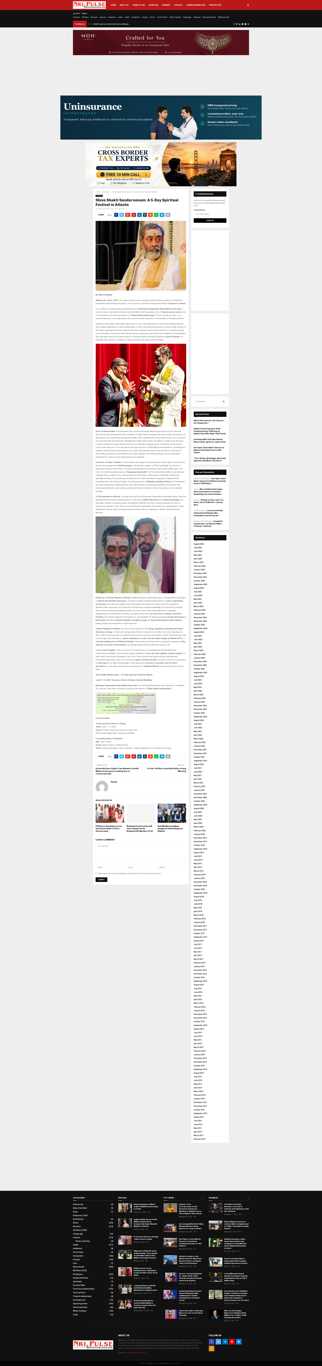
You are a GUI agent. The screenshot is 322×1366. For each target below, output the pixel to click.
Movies (152, 17)
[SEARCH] (223, 401)
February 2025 (200, 610)
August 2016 (199, 985)
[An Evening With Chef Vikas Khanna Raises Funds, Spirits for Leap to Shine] (170, 1227)
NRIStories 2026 (223, 17)
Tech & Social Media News (83, 1289)
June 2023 (198, 684)
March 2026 (198, 562)
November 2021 (200, 753)
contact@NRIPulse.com (137, 1353)
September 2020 (200, 805)
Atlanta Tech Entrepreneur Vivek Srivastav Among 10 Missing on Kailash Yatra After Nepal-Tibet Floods (210, 431)
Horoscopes (78, 1252)
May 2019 (198, 864)
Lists (75, 1263)
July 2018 (198, 900)
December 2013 (200, 1102)
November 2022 (200, 709)
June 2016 (198, 992)
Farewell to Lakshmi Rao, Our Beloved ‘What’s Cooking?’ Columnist (208, 523)
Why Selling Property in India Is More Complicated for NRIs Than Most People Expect (236, 1225)
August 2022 (199, 720)
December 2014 (200, 1058)
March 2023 (198, 695)
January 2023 (199, 702)
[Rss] (248, 24)
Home (113, 5)
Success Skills (79, 1285)
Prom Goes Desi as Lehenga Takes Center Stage (146, 1238)
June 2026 (198, 551)
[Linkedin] (239, 24)
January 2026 (199, 570)
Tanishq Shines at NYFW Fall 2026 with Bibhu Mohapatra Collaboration (145, 1288)
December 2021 (200, 750)
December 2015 (200, 1014)
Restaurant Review (209, 17)
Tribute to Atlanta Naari (82, 1296)
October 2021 (199, 757)
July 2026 (198, 548)
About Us (124, 5)
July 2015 (198, 1033)
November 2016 (200, 974)
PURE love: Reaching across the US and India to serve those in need (109, 828)
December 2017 (200, 926)
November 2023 (200, 665)
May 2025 (198, 599)
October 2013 (199, 1110)
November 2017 (200, 930)
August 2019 (199, 853)
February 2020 (200, 831)
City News (76, 17)
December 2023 (200, 662)
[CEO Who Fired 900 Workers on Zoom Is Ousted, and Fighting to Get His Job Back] (215, 1207)
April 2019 (198, 867)
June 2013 (198, 1124)
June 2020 (198, 816)
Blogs (75, 1212)
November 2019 (200, 842)
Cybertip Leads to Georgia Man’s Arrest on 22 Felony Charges (191, 1313)
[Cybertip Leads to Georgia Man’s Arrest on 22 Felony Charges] (170, 1314)
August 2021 (199, 764)
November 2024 (200, 621)
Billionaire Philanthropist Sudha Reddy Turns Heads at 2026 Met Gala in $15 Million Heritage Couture (145, 1254)
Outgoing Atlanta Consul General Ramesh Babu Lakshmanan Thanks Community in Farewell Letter (190, 1295)
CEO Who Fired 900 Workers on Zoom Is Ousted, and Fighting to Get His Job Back (236, 1207)
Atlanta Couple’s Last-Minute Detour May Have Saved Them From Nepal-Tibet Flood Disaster (190, 1259)
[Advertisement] (161, 75)
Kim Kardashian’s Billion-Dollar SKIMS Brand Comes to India (146, 1206)
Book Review (78, 1219)
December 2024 (200, 617)
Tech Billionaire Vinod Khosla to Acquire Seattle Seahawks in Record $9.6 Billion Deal (236, 1277)
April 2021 (198, 779)
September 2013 (200, 1113)
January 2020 (199, 834)
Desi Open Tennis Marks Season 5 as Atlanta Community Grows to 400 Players (209, 450)
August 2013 (199, 1117)
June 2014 (198, 1080)
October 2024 (199, 625)
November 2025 (200, 577)
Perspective (215, 5)
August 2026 (199, 544)
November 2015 (200, 1018)
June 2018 (198, 904)
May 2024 (198, 643)
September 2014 (200, 1069)
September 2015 (200, 1025)
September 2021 (200, 761)
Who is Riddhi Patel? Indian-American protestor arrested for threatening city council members (208, 491)
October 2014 (199, 1066)
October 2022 (199, 713)
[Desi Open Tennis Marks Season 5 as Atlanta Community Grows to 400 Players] (170, 1242)
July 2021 (198, 768)
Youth (75, 1315)
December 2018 (200, 882)
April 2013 (198, 1132)
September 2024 (200, 628)
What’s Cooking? (175, 17)
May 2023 (198, 687)
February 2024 (200, 654)
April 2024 (198, 647)
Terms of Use (138, 5)
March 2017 (198, 959)
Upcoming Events (80, 1304)
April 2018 (198, 911)
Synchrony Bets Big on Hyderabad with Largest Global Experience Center (236, 1261)
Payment (166, 5)
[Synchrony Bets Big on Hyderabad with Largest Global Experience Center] (215, 1262)
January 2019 (199, 878)
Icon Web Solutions (175, 1363)
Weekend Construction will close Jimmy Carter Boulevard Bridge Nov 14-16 (140, 828)
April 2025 (198, 603)
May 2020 (198, 819)
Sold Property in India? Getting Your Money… (112, 24)
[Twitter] (237, 24)
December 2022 (200, 706)
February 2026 (200, 566)
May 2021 (198, 775)
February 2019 (200, 875)
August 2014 (199, 1073)
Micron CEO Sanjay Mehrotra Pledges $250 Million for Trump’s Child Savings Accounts (235, 1314)
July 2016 (198, 989)
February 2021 (200, 786)
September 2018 (200, 893)
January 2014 (199, 1099)
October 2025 (199, 581)
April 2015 (198, 1044)
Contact (178, 5)
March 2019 (198, 871)
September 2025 (200, 584)
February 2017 (200, 963)
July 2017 (198, 944)
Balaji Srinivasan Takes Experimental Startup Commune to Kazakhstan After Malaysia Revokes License (235, 1243)
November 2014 (200, 1062)
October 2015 (199, 1022)
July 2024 (198, 636)
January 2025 (199, 614)
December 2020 (200, 794)
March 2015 (198, 1047)
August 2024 (199, 632)
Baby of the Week (80, 1208)
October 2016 (199, 977)
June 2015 (198, 1036)
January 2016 (199, 1011)
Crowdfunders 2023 (195, 5)
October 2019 (199, 845)
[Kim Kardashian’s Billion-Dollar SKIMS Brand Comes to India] (125, 1207)
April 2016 (198, 999)
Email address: (199, 210)
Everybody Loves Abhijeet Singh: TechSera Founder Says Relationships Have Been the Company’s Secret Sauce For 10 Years (236, 1295)
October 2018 (199, 889)
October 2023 (199, 669)
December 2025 (200, 573)
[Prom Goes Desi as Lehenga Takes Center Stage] (125, 1240)
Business (94, 17)
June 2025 (198, 595)
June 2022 (198, 728)
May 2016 (198, 996)
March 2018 (198, 915)
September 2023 (200, 673)
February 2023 (200, 698)
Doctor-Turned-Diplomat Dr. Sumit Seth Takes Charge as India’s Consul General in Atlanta (190, 1277)
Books (120, 17)
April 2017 (198, 955)
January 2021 (199, 790)
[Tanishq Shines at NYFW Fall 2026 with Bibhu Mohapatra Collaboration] (125, 1289)
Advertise (153, 5)
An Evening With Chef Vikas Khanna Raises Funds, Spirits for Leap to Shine (191, 1226)
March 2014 (198, 1091)
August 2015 (199, 1029)
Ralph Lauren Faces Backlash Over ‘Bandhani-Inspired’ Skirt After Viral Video (145, 1271)
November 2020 (200, 797)
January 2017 (199, 967)
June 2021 (198, 772)
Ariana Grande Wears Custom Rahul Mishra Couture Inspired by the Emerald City (145, 1304)
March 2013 (198, 1135)
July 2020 (198, 812)
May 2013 (198, 1128)
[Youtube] (242, 24)
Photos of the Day (82, 1241)
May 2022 (198, 731)
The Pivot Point (162, 17)
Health (127, 17)
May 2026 (198, 555)
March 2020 (198, 827)
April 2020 (198, 823)
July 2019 (198, 856)
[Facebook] (234, 24)
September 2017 (200, 937)
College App (187, 17)
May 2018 (198, 908)
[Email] (245, 24)
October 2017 (199, 933)
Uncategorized (79, 1300)
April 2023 (198, 691)
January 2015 (199, 1055)
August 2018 (199, 897)
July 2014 (198, 1077)
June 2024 (198, 640)
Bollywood (196, 17)
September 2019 (200, 849)
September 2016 (200, 981)
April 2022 (198, 735)
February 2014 (200, 1095)
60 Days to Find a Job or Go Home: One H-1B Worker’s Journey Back (208, 502)
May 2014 (198, 1084)
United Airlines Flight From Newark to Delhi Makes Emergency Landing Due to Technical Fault (117, 771)
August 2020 (199, 808)
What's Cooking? (80, 1311)
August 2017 (199, 941)
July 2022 (198, 724)
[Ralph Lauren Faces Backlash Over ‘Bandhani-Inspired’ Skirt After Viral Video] (125, 1271)
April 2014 (198, 1088)
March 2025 (198, 606)
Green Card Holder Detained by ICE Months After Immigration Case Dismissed (208, 512)
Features (103, 17)
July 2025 (198, 592)
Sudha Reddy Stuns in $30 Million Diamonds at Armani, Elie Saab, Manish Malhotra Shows (145, 1222)
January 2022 (199, 746)
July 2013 (198, 1121)
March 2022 (198, 739)
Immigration (135, 17)
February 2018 (200, 919)
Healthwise (77, 1248)
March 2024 (198, 650)
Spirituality (77, 1282)
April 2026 (198, 559)
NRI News (85, 17)
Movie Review (78, 1267)
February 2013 (200, 1139)
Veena (100, 209)
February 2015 (200, 1051)
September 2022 (200, 717)
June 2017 (198, 948)
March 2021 (198, 783)
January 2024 (199, 658)
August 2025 (199, 588)
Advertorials (78, 1204)
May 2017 (198, 952)
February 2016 (200, 1007)
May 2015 (198, 1040)
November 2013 (200, 1106)
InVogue (145, 17)
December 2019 (200, 838)
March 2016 (198, 1003)
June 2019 (198, 860)
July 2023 (198, 680)
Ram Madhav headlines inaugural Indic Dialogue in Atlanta (170, 828)
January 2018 (199, 922)
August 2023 (199, 676)
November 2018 (200, 886)
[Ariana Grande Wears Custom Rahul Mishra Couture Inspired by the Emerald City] (125, 1304)
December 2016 (200, 970)
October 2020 (199, 801)
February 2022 (200, 742)
